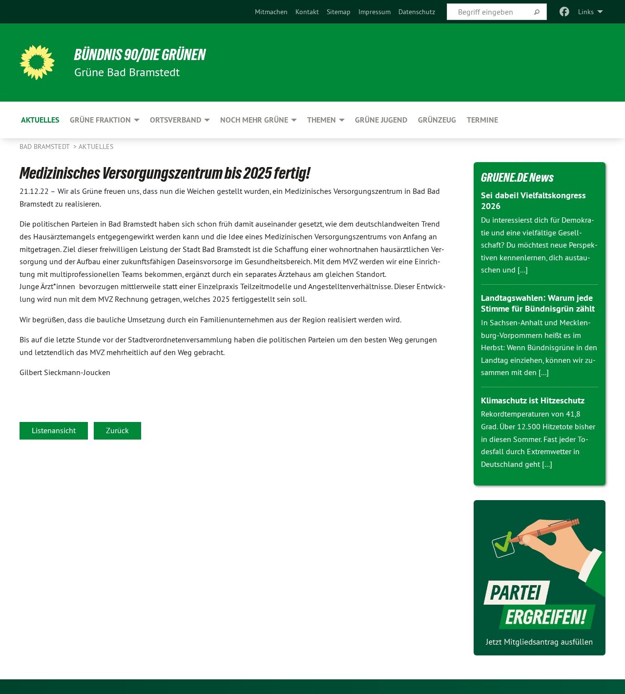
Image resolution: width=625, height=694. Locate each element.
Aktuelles (96, 146)
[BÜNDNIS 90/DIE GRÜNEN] (37, 62)
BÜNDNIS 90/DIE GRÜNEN (140, 54)
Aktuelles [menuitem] (40, 120)
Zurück (117, 430)
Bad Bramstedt (45, 146)
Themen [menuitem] (321, 120)
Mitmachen (271, 11)
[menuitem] (271, 11)
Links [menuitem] (586, 11)
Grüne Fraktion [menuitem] (100, 120)
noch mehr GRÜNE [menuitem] (254, 120)
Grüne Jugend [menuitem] (381, 120)
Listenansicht (54, 430)
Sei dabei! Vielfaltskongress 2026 (533, 200)
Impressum (374, 11)
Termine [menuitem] (482, 120)
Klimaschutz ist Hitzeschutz (532, 400)
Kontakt (307, 11)
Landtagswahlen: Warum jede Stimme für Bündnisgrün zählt (538, 303)
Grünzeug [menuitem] (437, 120)
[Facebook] (565, 11)
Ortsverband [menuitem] (175, 120)
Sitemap (339, 11)
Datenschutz (416, 11)
